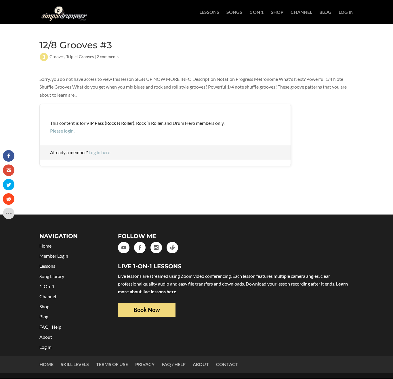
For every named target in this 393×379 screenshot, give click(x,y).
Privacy (144, 364)
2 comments (108, 56)
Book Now (146, 309)
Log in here (99, 152)
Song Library (51, 276)
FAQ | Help (50, 327)
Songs (234, 12)
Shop (277, 12)
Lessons (209, 12)
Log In (346, 12)
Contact (227, 364)
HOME (46, 364)
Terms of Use (112, 364)
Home (45, 245)
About (45, 337)
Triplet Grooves (80, 56)
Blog (325, 12)
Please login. (62, 130)
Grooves (56, 56)
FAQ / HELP (174, 364)
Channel (301, 12)
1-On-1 (46, 286)
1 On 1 (256, 12)
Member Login (53, 256)
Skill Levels (75, 364)
